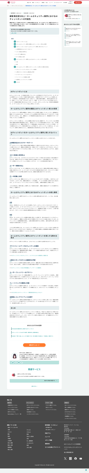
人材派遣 (10, 440)
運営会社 (47, 443)
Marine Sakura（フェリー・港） (15, 414)
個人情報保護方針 (68, 452)
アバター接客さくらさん (51, 405)
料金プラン (48, 433)
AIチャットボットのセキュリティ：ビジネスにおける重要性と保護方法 (30, 255)
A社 (17, 61)
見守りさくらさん (12, 411)
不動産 (9, 438)
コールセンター (30, 443)
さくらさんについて (58, 2)
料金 (47, 2)
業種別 (43, 2)
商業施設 (10, 447)
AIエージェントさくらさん (70, 405)
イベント (10, 431)
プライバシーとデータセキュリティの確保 (26, 69)
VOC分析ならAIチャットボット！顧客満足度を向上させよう (27, 292)
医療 (9, 436)
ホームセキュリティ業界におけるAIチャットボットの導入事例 (31, 59)
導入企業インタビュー (50, 429)
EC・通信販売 (30, 440)
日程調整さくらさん (69, 416)
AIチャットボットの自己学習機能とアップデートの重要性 (26, 268)
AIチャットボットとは (21, 41)
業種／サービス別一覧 (12, 427)
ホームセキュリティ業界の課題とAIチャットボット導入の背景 (31, 44)
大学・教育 (29, 447)
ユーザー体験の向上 (21, 54)
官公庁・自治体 (30, 436)
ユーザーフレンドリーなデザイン (24, 74)
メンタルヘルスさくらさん (32, 414)
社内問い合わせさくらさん (32, 407)
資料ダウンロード (34, 345)
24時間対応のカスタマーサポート (24, 49)
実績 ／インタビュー (36, 2)
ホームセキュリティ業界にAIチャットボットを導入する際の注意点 (32, 66)
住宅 (28, 438)
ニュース (51, 2)
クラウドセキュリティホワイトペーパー (73, 448)
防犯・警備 (10, 442)
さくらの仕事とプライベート (52, 447)
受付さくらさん (49, 407)
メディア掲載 (48, 440)
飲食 (28, 434)
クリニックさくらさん (12, 407)
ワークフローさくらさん (70, 414)
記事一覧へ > (34, 386)
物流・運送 (10, 449)
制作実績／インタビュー (51, 425)
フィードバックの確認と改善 (23, 77)
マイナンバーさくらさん (51, 409)
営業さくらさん (30, 409)
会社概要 (65, 2)
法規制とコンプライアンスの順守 (24, 79)
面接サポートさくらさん (70, 409)
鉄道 (28, 445)
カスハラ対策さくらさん (13, 409)
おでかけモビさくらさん (70, 411)
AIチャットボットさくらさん (17, 5)
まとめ (18, 82)
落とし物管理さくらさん (70, 407)
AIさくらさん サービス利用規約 (72, 444)
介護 (9, 429)
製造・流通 (10, 445)
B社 (17, 64)
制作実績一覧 (49, 427)
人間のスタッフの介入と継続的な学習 (25, 72)
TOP (8, 5)
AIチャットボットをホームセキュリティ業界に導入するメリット (32, 46)
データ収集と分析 (20, 56)
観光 (9, 434)
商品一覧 (29, 2)
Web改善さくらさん (31, 411)
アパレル (29, 432)
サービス (29, 429)
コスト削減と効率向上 (21, 51)
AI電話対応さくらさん (12, 405)
